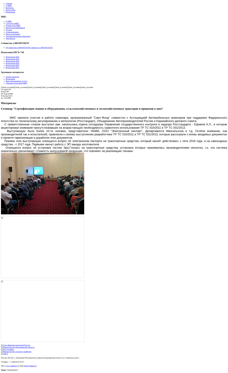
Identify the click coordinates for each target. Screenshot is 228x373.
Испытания (10, 12)
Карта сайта (10, 10)
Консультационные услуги (16, 81)
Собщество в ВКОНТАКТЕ (41, 48)
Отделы (9, 30)
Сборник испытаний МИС (16, 83)
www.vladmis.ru (11, 366)
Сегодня (4, 89)
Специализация (12, 32)
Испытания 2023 (12, 63)
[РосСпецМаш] (7, 349)
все (2, 98)
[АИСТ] (4, 354)
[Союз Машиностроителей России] (15, 345)
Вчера (3, 92)
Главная (9, 3)
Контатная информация (15, 28)
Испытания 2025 (12, 59)
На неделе (5, 94)
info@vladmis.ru (30, 366)
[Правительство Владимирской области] (17, 347)
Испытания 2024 (12, 61)
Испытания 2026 (12, 57)
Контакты (10, 8)
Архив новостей (12, 77)
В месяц (4, 96)
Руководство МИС (13, 26)
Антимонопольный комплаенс (18, 36)
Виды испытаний (13, 34)
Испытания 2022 (12, 66)
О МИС (9, 6)
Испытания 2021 (12, 68)
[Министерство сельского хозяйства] (16, 352)
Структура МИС (12, 23)
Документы (10, 38)
